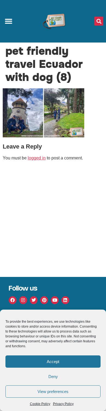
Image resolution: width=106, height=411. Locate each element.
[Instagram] (23, 300)
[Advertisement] (53, 221)
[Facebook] (13, 300)
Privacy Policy (63, 404)
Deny (53, 376)
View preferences (53, 391)
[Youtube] (55, 300)
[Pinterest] (44, 300)
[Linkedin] (65, 300)
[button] (9, 21)
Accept (53, 361)
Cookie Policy (40, 404)
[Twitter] (34, 300)
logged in (37, 158)
